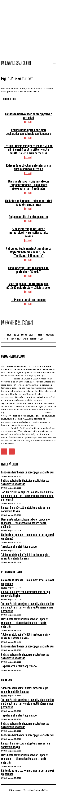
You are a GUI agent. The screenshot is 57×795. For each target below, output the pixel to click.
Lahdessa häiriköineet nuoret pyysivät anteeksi (28, 116)
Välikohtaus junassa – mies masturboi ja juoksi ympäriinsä (28, 202)
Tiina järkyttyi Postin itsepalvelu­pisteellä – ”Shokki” (28, 269)
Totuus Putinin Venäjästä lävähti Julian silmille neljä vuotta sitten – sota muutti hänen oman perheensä (28, 149)
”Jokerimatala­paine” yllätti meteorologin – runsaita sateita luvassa (28, 232)
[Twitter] (4, 451)
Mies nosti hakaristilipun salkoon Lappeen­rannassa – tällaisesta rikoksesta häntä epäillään (28, 185)
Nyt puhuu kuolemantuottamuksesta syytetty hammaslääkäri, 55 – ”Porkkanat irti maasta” (28, 252)
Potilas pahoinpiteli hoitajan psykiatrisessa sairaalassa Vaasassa (28, 131)
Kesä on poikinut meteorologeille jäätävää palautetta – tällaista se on (28, 285)
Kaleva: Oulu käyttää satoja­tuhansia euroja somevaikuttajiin (28, 167)
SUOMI (28, 122)
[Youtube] (12, 451)
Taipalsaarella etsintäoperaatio (28, 217)
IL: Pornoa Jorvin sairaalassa (28, 300)
